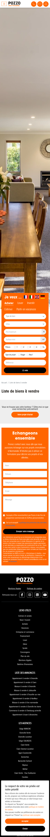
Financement (25, 636)
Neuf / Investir (25, 620)
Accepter (25, 821)
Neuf (31, 355)
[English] (37, 297)
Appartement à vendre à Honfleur (25, 698)
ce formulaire (13, 561)
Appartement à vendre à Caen (25, 682)
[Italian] (32, 297)
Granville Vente (25, 733)
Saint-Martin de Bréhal (25, 835)
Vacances (25, 628)
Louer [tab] (20, 303)
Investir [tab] (31, 303)
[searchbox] (25, 316)
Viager (23, 355)
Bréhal (25, 769)
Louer (25, 640)
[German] (43, 297)
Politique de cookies (34, 588)
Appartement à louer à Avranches (25, 714)
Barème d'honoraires (25, 664)
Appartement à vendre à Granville (25, 678)
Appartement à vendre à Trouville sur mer (25, 694)
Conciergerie (25, 652)
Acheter (25, 624)
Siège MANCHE (25, 729)
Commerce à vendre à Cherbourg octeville (25, 710)
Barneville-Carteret (25, 761)
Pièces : (8, 347)
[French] (26, 297)
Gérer (25, 644)
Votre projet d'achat (25, 414)
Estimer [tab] (9, 309)
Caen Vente (25, 745)
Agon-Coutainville (25, 753)
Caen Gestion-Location (25, 749)
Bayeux (25, 765)
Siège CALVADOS (25, 741)
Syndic (25, 648)
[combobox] (25, 316)
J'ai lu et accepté (26, 524)
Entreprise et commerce (25, 632)
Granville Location (25, 737)
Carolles (25, 777)
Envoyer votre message (25, 531)
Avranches (25, 757)
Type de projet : (11, 355)
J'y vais (25, 370)
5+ (44, 347)
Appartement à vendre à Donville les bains (25, 706)
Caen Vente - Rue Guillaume (25, 773)
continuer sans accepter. (32, 815)
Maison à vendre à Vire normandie (25, 702)
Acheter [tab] (9, 303)
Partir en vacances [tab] (26, 309)
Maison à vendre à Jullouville (25, 690)
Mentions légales (14, 588)
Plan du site (25, 656)
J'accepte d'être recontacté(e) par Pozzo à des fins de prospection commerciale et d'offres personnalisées (25, 516)
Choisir (25, 828)
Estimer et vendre (25, 616)
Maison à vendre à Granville (25, 686)
